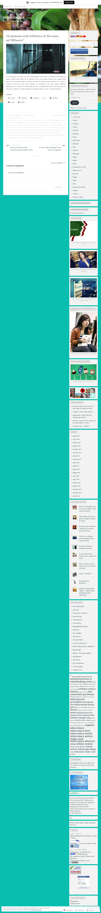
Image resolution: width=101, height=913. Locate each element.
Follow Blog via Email (79, 86)
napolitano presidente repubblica (84, 710)
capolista (72, 689)
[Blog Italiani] (83, 854)
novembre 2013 (77, 453)
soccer (89, 722)
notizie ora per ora (80, 717)
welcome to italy (37, 137)
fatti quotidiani (18, 127)
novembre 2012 (77, 493)
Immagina (76, 144)
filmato (71, 697)
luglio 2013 (76, 466)
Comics (75, 127)
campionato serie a (84, 686)
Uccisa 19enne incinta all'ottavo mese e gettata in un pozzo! (87, 556)
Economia (76, 134)
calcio (94, 682)
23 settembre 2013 (55, 120)
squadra (71, 725)
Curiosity (83, 884)
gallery (78, 697)
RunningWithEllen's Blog (80, 626)
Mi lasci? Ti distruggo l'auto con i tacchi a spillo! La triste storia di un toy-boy (87, 509)
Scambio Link (74, 804)
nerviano (42, 130)
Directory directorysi (84, 798)
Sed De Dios (76, 660)
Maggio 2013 (76, 473)
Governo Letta (91, 697)
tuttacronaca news (36, 132)
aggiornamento (87, 676)
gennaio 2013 (76, 486)
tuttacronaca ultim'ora (39, 135)
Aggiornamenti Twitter (79, 209)
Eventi (74, 137)
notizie (52, 130)
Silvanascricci (77, 636)
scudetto (82, 722)
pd (91, 718)
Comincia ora (69, 2)
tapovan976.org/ (77, 616)
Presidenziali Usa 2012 (79, 167)
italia (46, 127)
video (72, 752)
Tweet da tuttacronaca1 (77, 213)
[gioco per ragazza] (74, 854)
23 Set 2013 (45, 120)
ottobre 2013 (76, 456)
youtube (72, 754)
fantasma (57, 125)
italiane (62, 127)
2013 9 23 (26, 120)
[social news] (85, 861)
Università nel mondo (79, 187)
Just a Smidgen (77, 633)
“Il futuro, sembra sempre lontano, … (84, 412)
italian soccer (78, 707)
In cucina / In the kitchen (21, 6)
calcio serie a (80, 684)
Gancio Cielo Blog (85, 763)
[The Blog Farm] (75, 861)
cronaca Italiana (47, 125)
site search (73, 849)
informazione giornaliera (34, 127)
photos (71, 720)
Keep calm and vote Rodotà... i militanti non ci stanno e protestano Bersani (87, 528)
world (92, 751)
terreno (79, 725)
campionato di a (92, 684)
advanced (84, 849)
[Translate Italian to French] (74, 37)
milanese (9, 130)
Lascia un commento (58, 115)
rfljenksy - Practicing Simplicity (82, 653)
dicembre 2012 (77, 489)
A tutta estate (77, 117)
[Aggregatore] (74, 863)
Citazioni (75, 124)
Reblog (75, 177)
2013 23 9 (20, 120)
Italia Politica (85, 707)
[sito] (79, 54)
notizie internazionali (85, 715)
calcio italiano (73, 684)
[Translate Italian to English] (71, 37)
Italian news (53, 127)
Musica (75, 160)
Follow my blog (83, 886)
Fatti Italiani (16, 118)
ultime (51, 135)
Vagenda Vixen (77, 670)
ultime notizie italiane (14, 137)
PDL (93, 718)
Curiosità (75, 130)
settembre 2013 (77, 459)
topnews (15, 132)
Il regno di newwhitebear (80, 613)
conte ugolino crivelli (25, 125)
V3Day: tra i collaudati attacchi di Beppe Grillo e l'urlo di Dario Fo (86, 538)
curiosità (80, 692)
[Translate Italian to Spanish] (81, 37)
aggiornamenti (77, 676)
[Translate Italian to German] (78, 37)
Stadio (75, 725)
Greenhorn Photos (78, 640)
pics (75, 720)
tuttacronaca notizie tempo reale (18, 135)
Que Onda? (76, 630)
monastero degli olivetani (28, 130)
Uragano (75, 190)
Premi (74, 164)
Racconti (75, 174)
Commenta (58, 187)
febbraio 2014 (77, 442)
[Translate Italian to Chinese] (84, 37)
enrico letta (85, 692)
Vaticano (75, 194)
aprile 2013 (76, 476)
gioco (81, 697)
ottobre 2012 (76, 496)
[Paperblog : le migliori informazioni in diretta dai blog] (75, 842)
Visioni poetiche (77, 620)
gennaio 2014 (76, 446)
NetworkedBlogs (82, 876)
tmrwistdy (76, 610)
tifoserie (83, 725)
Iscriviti (74, 103)
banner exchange (75, 811)
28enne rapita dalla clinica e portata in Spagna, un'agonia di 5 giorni (87, 518)
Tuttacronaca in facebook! (80, 203)
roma (78, 722)
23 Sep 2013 (38, 120)
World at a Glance (78, 197)
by (78, 849)
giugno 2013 (76, 469)
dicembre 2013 (77, 449)
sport (92, 722)
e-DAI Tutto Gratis (75, 813)
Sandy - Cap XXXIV (85, 573)
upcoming (26, 137)
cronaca (37, 125)
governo (85, 697)
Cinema (75, 120)
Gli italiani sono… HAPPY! (81, 426)
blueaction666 (77, 650)
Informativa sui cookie (36, 909)
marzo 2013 (76, 479)
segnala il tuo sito (75, 802)
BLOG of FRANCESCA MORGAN (83, 646)
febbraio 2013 (77, 483)
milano (15, 130)
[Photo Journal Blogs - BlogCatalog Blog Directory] (83, 825)
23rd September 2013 (18, 122)
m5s (89, 707)
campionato (85, 684)
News (79, 882)
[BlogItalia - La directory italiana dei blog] (83, 843)
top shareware (91, 809)
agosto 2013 (76, 463)
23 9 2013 (31, 120)
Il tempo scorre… (8, 6)
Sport (74, 184)
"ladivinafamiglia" (78, 666)
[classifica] (79, 789)
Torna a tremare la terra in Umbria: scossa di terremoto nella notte (87, 566)
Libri (74, 147)
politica (78, 720)
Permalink (30, 115)
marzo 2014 (76, 439)
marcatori (93, 707)
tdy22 (9, 115)
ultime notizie (59, 135)
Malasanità (76, 154)
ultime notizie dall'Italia (78, 747)
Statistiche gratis (75, 903)
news (47, 130)
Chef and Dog (77, 623)
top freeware (74, 798)
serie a (85, 722)
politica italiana (86, 720)
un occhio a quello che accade (12, 21)
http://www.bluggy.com (87, 802)
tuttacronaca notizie (51, 132)
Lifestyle (75, 150)
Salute (74, 180)
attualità (34, 122)
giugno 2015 (76, 436)
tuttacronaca (13, 17)
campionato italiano (74, 686)
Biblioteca (57, 122)
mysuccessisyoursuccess (80, 643)
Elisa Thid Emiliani (78, 606)
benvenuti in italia (46, 122)
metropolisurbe (77, 656)
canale (93, 686)
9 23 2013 (28, 122)
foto (75, 697)
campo (90, 686)
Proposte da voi (77, 170)
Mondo (75, 157)
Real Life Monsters (78, 663)
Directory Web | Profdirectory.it (83, 800)
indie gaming (74, 763)
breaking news (11, 125)
